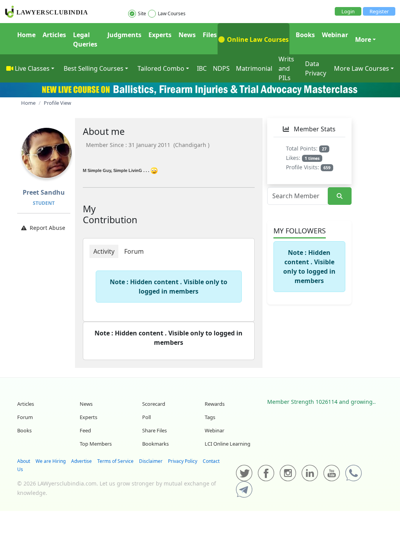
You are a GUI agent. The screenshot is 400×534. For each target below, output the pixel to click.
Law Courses (172, 13)
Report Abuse (47, 227)
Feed (85, 430)
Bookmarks (155, 443)
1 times (312, 158)
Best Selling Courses (93, 68)
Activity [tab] (103, 251)
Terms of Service (115, 461)
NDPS (221, 68)
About (23, 461)
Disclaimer (150, 461)
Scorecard (153, 403)
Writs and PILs (286, 68)
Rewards (215, 403)
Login (348, 11)
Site (142, 13)
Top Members (96, 443)
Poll (146, 417)
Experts (159, 34)
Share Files (154, 430)
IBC (202, 68)
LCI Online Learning (227, 443)
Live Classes (32, 68)
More (363, 39)
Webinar (335, 34)
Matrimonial (254, 68)
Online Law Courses (257, 39)
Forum (25, 417)
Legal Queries (85, 39)
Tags (210, 417)
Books (305, 34)
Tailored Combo (161, 68)
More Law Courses (361, 68)
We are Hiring (51, 461)
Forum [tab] (134, 251)
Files (210, 34)
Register (379, 11)
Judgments (124, 34)
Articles (54, 34)
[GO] (340, 196)
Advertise (81, 461)
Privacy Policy (182, 461)
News (187, 34)
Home (26, 34)
